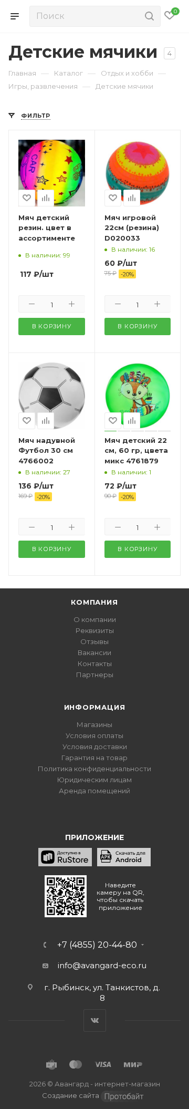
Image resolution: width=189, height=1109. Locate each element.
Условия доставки (94, 746)
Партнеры (94, 674)
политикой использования (62, 1066)
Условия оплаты (94, 735)
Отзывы (94, 641)
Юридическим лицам (94, 779)
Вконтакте (94, 1020)
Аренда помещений (94, 790)
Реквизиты (95, 630)
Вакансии (94, 652)
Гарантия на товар (94, 757)
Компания (94, 602)
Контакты (95, 663)
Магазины (94, 724)
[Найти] (148, 16)
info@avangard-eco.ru (102, 965)
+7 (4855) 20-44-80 (97, 945)
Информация (94, 707)
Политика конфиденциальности (94, 768)
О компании (95, 619)
